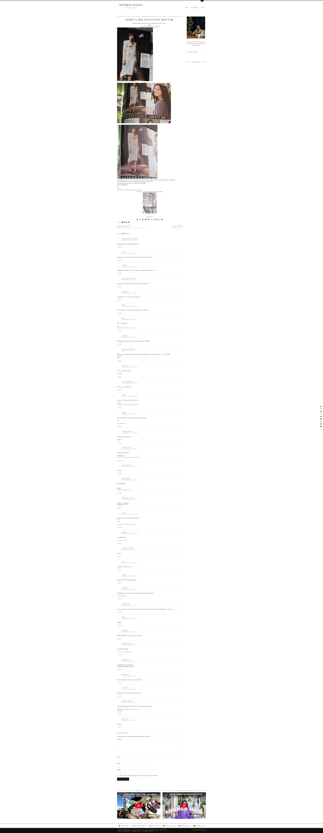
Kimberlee (125, 630)
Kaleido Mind (126, 603)
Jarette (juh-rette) (127, 548)
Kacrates (124, 335)
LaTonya (124, 574)
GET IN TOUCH (163, 829)
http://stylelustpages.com (133, 709)
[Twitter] (137, 219)
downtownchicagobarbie (130, 238)
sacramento (125, 659)
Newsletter (126, 831)
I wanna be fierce (127, 431)
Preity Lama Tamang (128, 349)
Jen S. (123, 318)
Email (119, 763)
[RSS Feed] (159, 219)
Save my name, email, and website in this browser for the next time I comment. (139, 775)
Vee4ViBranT (125, 291)
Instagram (139, 825)
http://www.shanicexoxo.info (125, 490)
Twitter (124, 825)
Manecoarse (125, 674)
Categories (194, 7)
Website (119, 769)
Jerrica (124, 412)
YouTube (200, 825)
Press (119, 831)
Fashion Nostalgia (121, 423)
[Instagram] (140, 219)
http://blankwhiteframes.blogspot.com (126, 328)
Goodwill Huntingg (121, 596)
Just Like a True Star (122, 540)
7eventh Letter (126, 447)
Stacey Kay (125, 587)
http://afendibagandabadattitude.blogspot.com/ (128, 404)
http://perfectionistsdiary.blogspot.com (126, 524)
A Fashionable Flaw (128, 381)
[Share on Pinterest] (129, 222)
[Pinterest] (143, 219)
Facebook (169, 825)
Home (186, 7)
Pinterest (185, 825)
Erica (123, 304)
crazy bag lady (177, 227)
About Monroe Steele (151, 829)
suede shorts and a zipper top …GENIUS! (131, 227)
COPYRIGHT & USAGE (147, 831)
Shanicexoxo (126, 478)
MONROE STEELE (131, 5)
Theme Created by (199, 829)
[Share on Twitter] (126, 222)
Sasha (123, 512)
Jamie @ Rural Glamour (129, 278)
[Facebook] (149, 219)
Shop (202, 7)
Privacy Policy (136, 831)
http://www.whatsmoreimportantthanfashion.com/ (129, 457)
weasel (124, 617)
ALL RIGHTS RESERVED (137, 829)
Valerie (124, 532)
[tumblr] (154, 219)
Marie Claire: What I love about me (150, 19)
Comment (120, 739)
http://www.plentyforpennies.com (125, 651)
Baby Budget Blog (127, 643)
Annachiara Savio (127, 497)
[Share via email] (122, 222)
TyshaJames (125, 687)
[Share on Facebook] (124, 222)
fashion (155, 16)
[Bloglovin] (151, 219)
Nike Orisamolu (126, 465)
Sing (123, 561)
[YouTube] (146, 219)
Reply (120, 247)
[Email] (162, 219)
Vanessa (124, 265)
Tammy (124, 394)
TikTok (154, 825)
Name (119, 757)
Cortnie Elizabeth (127, 701)
